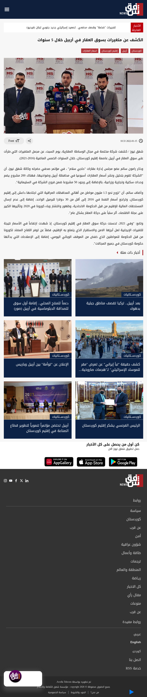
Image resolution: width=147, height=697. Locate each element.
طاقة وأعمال (131, 553)
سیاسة (135, 510)
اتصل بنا (135, 660)
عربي (137, 634)
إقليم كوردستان (110, 51)
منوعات (135, 603)
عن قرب (135, 527)
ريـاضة (136, 578)
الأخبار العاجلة (136, 28)
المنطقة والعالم (129, 569)
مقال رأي (134, 595)
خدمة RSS (133, 668)
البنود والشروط (78, 692)
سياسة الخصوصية (57, 692)
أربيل (124, 51)
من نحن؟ (95, 692)
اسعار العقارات (90, 51)
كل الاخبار (134, 586)
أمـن (138, 536)
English (135, 642)
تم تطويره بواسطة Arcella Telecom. (73, 682)
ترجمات (136, 561)
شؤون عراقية (131, 544)
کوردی (136, 651)
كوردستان (137, 51)
